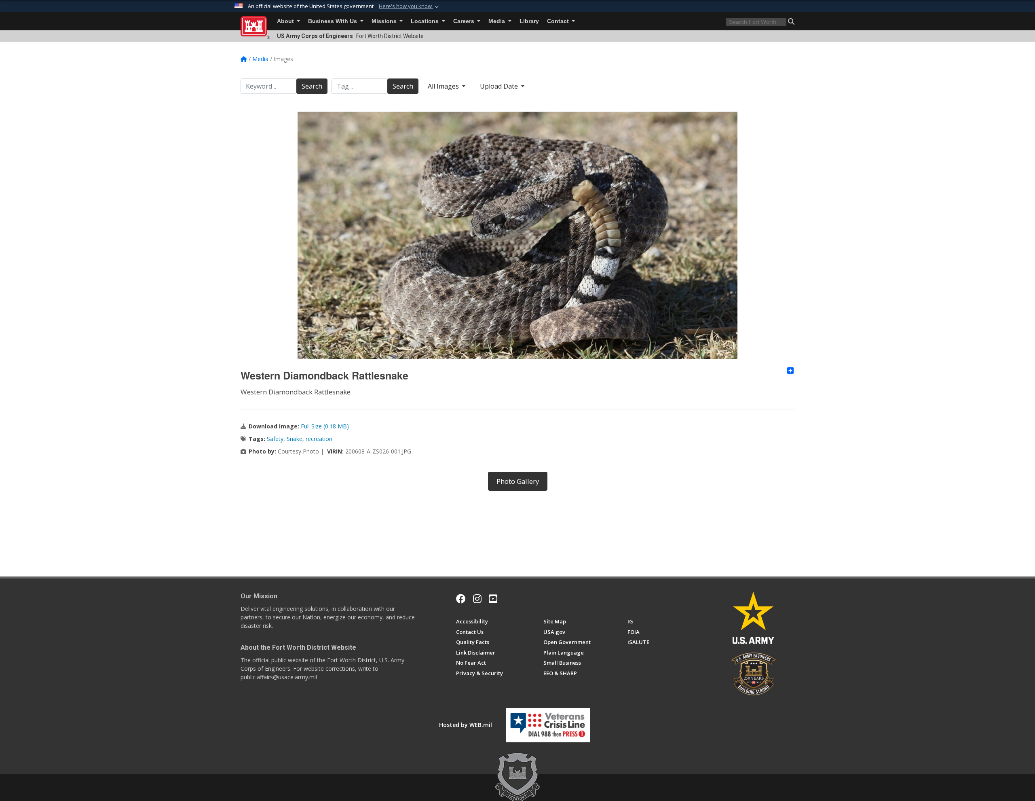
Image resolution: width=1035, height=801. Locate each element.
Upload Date (500, 86)
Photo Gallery (517, 481)
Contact (558, 21)
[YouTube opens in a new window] (493, 598)
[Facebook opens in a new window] (461, 598)
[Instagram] (477, 598)
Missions (385, 21)
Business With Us (333, 21)
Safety (275, 439)
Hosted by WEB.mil (465, 725)
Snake (294, 439)
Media (497, 21)
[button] (409, 6)
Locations (425, 21)
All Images (444, 86)
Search (312, 86)
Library (529, 21)
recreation (319, 439)
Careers (464, 21)
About (286, 21)
